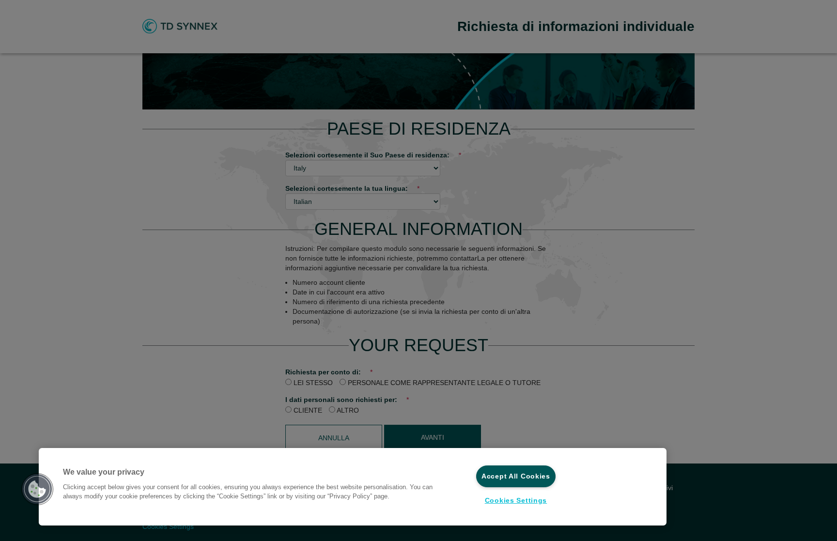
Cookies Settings (516, 500)
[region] (352, 487)
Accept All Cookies (515, 476)
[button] (37, 489)
